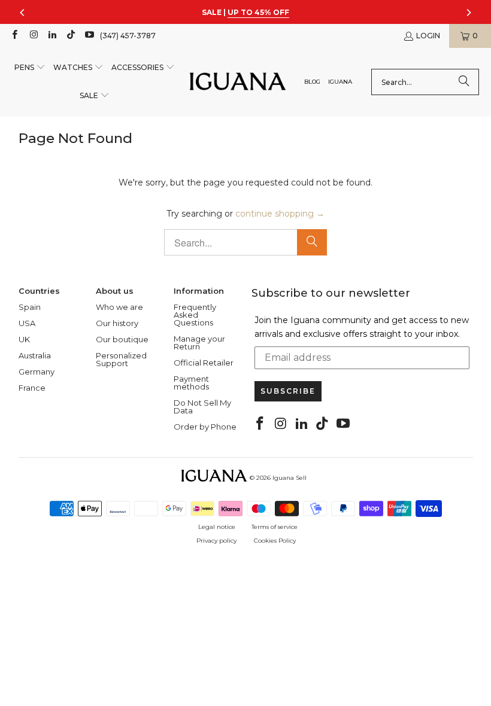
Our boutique (122, 339)
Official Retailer (204, 362)
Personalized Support (121, 359)
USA (27, 323)
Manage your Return (199, 342)
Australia (35, 355)
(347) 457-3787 (128, 35)
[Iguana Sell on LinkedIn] (52, 35)
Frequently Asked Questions (195, 314)
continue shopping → (280, 213)
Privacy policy (216, 540)
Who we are (119, 307)
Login (428, 35)
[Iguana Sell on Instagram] (33, 35)
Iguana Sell (289, 478)
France (32, 387)
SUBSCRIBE (288, 391)
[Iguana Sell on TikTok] (70, 35)
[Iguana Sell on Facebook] (14, 35)
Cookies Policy (275, 540)
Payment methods (191, 382)
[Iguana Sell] (238, 82)
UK (24, 339)
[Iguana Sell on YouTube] (89, 35)
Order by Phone (205, 426)
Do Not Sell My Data (202, 406)
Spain (30, 307)
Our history (117, 323)
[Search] (464, 82)
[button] (30, 68)
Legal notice (216, 527)
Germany (36, 371)
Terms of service (274, 527)
